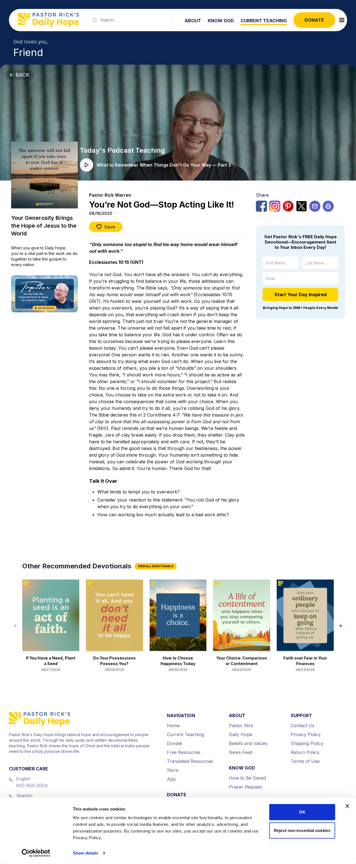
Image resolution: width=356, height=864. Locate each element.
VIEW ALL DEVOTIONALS (155, 566)
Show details (85, 853)
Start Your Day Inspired (301, 294)
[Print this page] (328, 206)
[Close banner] (347, 806)
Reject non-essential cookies (302, 830)
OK (302, 812)
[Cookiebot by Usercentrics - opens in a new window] (36, 853)
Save (109, 227)
